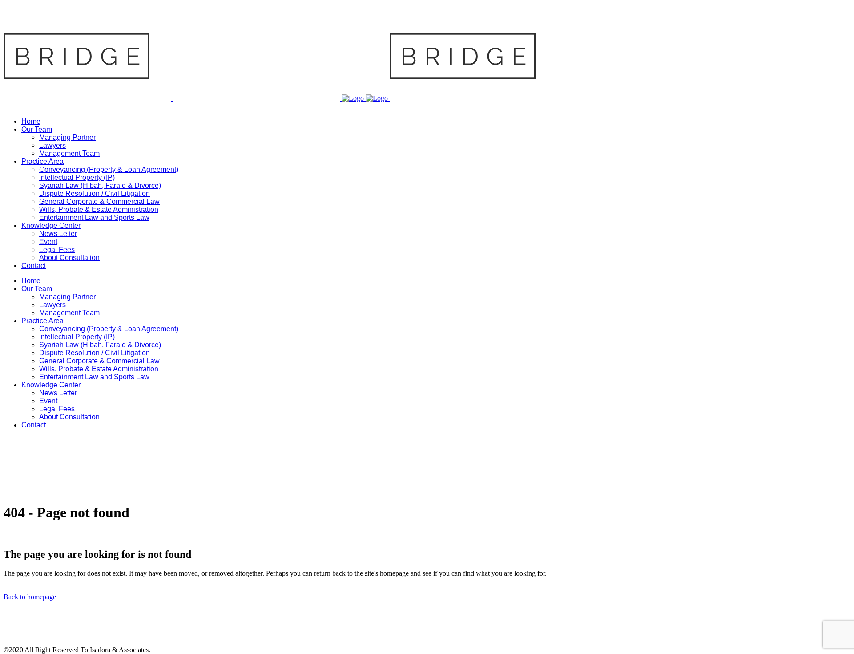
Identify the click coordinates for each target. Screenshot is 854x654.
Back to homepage (30, 597)
